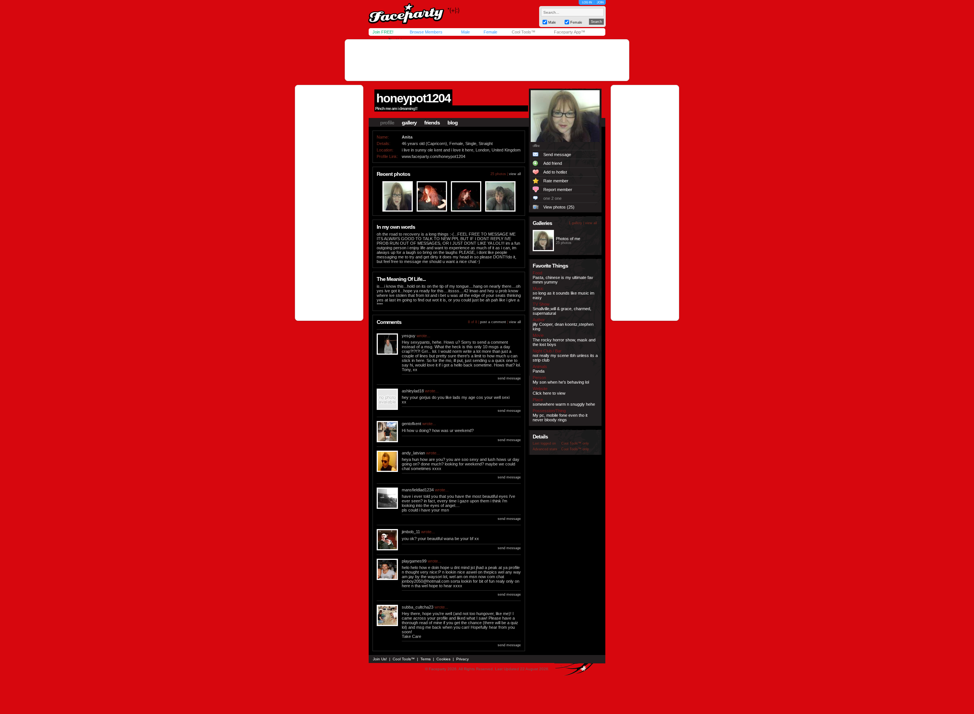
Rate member (555, 180)
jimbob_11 (411, 531)
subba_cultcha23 (417, 607)
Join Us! (380, 659)
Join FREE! (382, 32)
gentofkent (411, 423)
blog (452, 123)
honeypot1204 (413, 98)
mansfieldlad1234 (418, 490)
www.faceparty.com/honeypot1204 (433, 156)
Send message (557, 154)
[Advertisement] (487, 60)
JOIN (600, 2)
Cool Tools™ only (575, 443)
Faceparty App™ (569, 32)
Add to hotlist (555, 172)
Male (465, 32)
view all (515, 174)
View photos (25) (559, 207)
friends (432, 123)
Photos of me (568, 238)
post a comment (493, 322)
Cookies (443, 659)
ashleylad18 (413, 391)
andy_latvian (413, 453)
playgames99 (414, 561)
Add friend (552, 163)
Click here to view (549, 393)
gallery (409, 123)
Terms (425, 659)
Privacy (462, 659)
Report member (557, 189)
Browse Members (426, 32)
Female (490, 32)
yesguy (408, 335)
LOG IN (587, 2)
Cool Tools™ (523, 32)
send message (509, 378)
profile (387, 123)
